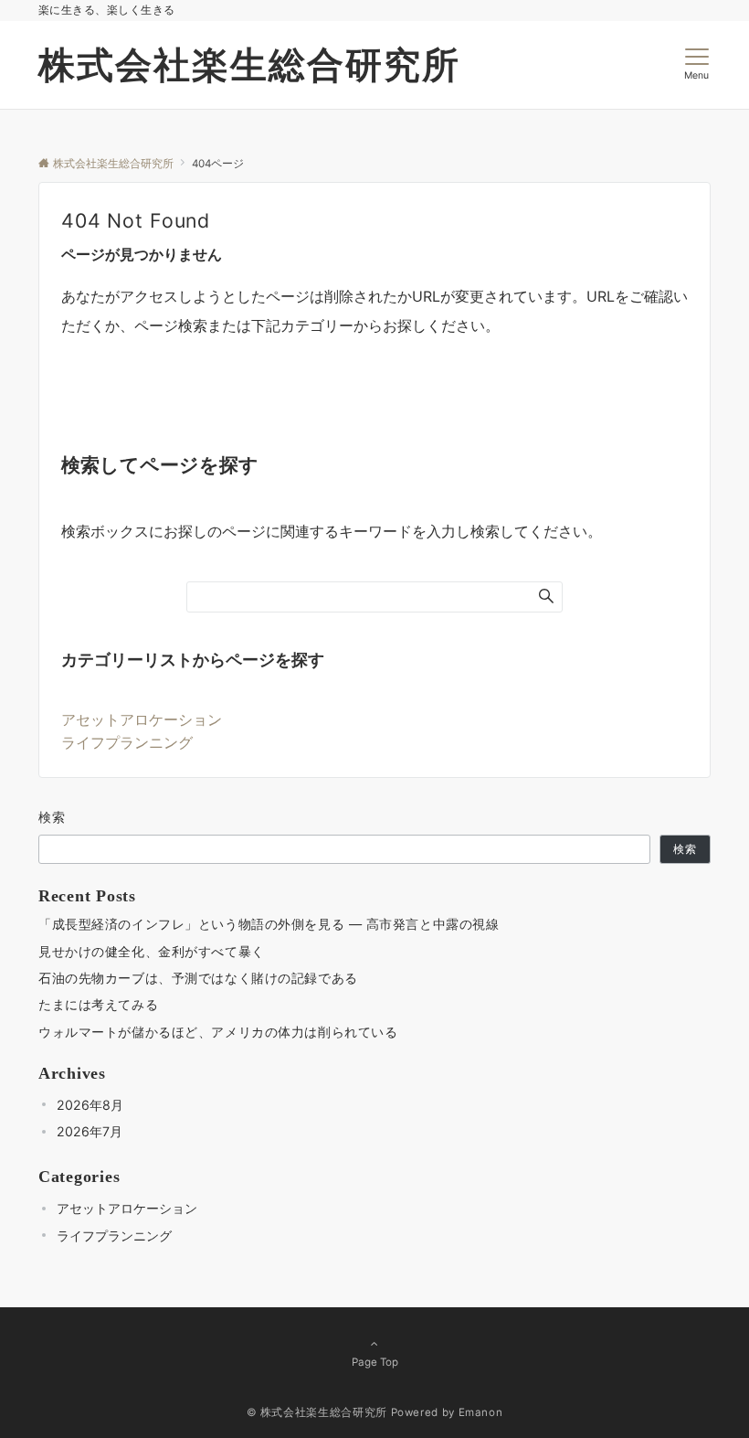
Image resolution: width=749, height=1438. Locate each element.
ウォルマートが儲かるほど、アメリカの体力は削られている (217, 1031)
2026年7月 (89, 1131)
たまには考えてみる (98, 1004)
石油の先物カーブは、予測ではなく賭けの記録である (198, 977)
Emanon (481, 1412)
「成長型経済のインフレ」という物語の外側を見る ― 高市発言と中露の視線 (268, 924)
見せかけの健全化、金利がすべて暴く (151, 951)
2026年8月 (90, 1105)
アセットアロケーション (141, 719)
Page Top (375, 1362)
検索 (52, 817)
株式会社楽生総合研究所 (249, 64)
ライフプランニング (127, 742)
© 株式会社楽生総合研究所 (317, 1412)
